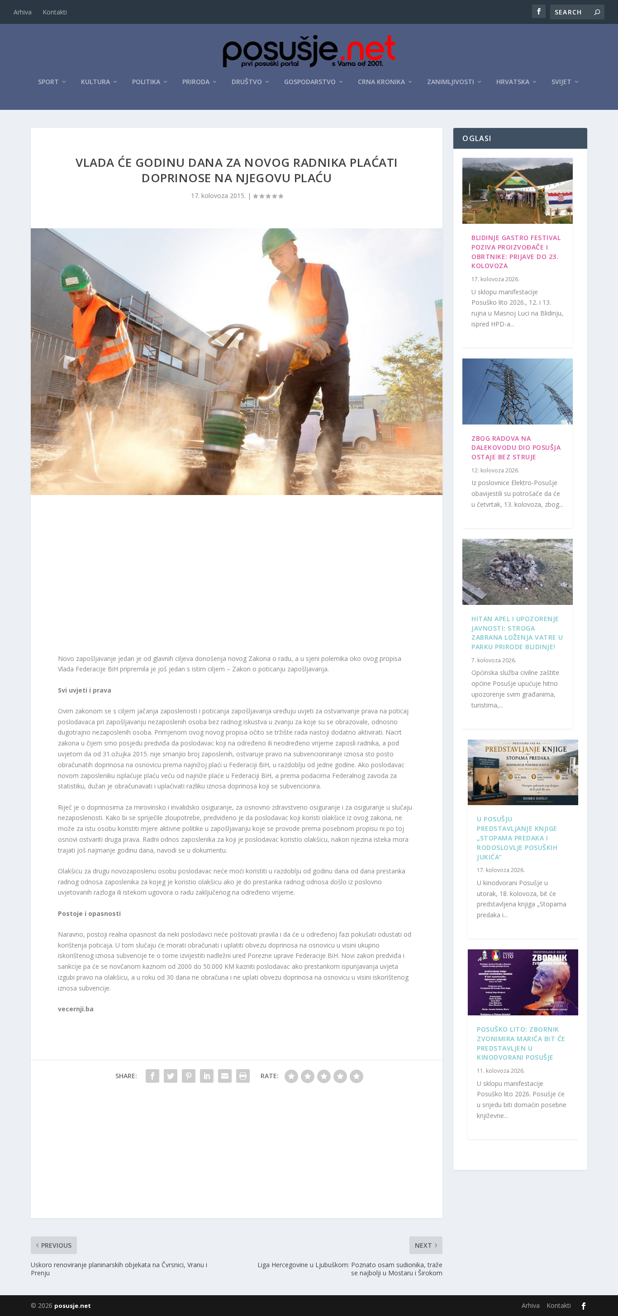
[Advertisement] (236, 576)
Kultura (95, 82)
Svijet (561, 82)
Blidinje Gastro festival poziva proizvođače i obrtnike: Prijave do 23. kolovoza (516, 251)
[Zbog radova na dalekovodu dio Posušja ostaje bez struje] (517, 391)
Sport (48, 82)
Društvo (247, 82)
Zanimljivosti (450, 82)
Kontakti (55, 12)
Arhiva (23, 12)
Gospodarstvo (310, 82)
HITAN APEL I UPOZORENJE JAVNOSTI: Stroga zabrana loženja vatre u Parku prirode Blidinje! (517, 632)
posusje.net (72, 1306)
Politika (146, 82)
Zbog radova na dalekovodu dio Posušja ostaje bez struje (516, 448)
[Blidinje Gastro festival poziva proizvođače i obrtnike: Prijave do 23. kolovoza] (517, 191)
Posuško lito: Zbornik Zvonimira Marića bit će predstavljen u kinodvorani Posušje (521, 1043)
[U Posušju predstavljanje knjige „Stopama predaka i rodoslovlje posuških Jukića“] (523, 773)
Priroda (195, 82)
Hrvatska (512, 82)
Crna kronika (381, 82)
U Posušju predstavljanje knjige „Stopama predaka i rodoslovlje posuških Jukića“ (517, 838)
